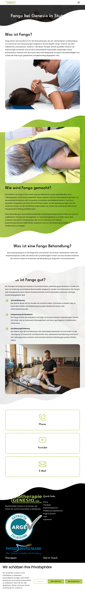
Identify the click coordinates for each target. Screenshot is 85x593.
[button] (79, 2)
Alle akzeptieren (73, 581)
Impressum (47, 519)
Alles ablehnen (56, 581)
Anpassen (40, 581)
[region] (42, 578)
